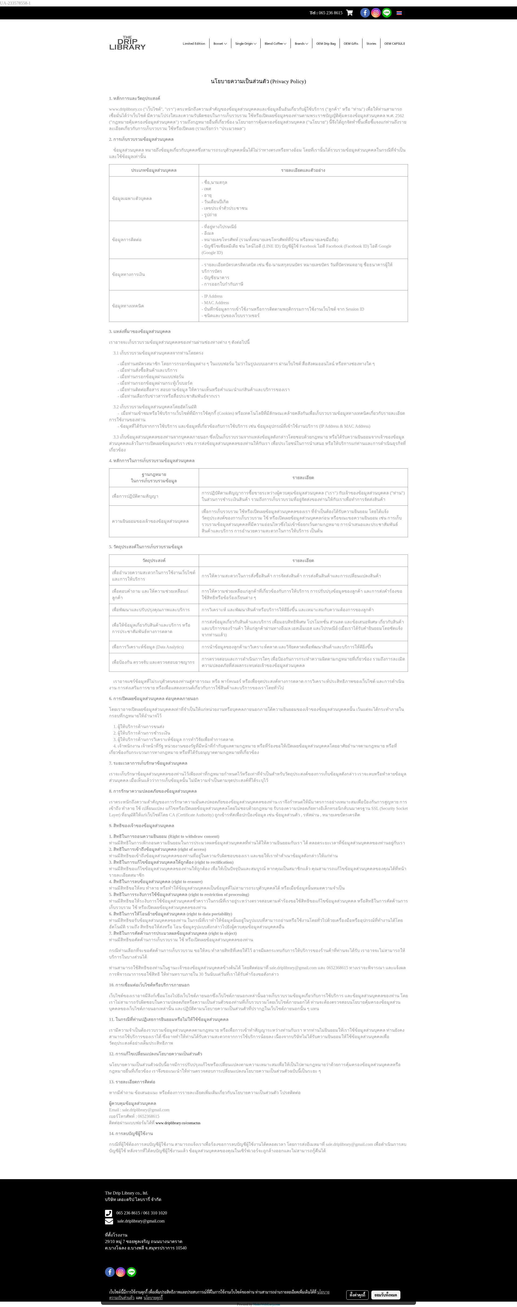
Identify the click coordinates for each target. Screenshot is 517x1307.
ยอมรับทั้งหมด (386, 1294)
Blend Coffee (274, 43)
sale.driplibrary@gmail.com (141, 1221)
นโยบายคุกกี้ (153, 1297)
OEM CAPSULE (395, 43)
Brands (300, 43)
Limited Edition (194, 43)
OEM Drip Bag (326, 43)
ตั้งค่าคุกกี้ (357, 1294)
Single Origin (244, 43)
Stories (371, 43)
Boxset (219, 43)
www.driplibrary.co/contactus (178, 1123)
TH (405, 13)
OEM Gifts (351, 43)
